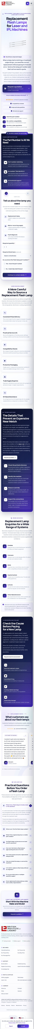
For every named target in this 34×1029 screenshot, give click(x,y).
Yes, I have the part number (14, 263)
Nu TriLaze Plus (5, 953)
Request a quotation (9, 457)
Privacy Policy (12, 1022)
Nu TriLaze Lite (21, 950)
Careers (20, 991)
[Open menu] (31, 3)
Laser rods (4, 980)
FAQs (2, 991)
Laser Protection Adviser (24, 966)
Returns (13, 1005)
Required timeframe (12, 252)
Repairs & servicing (6, 966)
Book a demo (4, 964)
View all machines (5, 950)
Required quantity (9, 243)
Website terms (19, 1005)
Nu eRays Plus (21, 953)
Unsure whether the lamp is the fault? (16, 95)
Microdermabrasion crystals (24, 980)
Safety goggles (5, 977)
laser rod (21, 444)
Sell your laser (4, 993)
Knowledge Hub (5, 969)
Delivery (3, 1005)
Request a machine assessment (12, 657)
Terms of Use (21, 1022)
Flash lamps (20, 977)
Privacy (24, 1005)
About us (3, 988)
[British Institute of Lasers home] (8, 3)
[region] (17, 749)
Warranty (8, 1005)
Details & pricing (22, 964)
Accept (23, 1026)
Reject (11, 1026)
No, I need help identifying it (14, 269)
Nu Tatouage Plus (5, 955)
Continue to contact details (16, 275)
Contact (20, 988)
